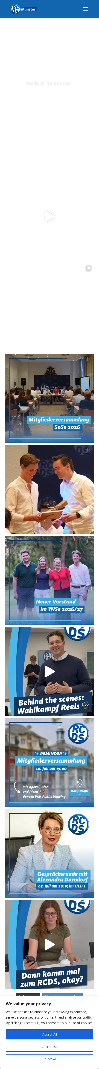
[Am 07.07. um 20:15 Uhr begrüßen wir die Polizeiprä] (49, 853)
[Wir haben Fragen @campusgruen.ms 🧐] (49, 216)
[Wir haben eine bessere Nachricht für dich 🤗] (49, 944)
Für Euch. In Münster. (49, 83)
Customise (50, 1046)
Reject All (49, 1059)
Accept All (49, 1034)
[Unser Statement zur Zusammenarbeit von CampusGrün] (49, 307)
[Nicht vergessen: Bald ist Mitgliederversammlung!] (49, 762)
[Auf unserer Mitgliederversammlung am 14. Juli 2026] (49, 489)
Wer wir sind (49, 98)
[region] (49, 1032)
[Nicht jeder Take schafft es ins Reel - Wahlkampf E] (49, 671)
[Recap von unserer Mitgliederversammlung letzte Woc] (49, 398)
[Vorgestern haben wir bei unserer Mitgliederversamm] (49, 580)
